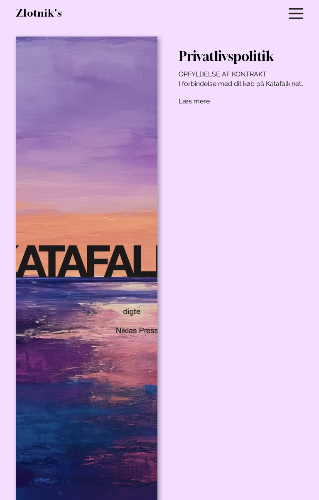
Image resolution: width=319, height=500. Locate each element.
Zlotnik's (39, 13)
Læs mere (194, 101)
